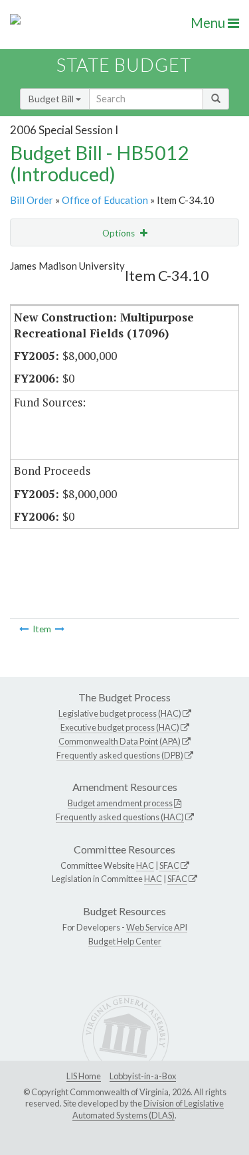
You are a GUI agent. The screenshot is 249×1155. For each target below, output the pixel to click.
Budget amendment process (120, 803)
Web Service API (156, 927)
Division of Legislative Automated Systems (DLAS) (148, 1109)
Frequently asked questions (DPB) (119, 755)
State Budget (123, 65)
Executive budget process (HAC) (119, 727)
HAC (145, 865)
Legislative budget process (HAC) (119, 713)
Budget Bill (52, 98)
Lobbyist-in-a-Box (143, 1076)
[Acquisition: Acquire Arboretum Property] (24, 629)
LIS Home (83, 1076)
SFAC (169, 865)
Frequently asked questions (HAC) (120, 817)
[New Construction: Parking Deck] (59, 629)
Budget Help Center (124, 941)
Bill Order (31, 200)
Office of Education (105, 200)
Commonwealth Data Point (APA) (119, 741)
